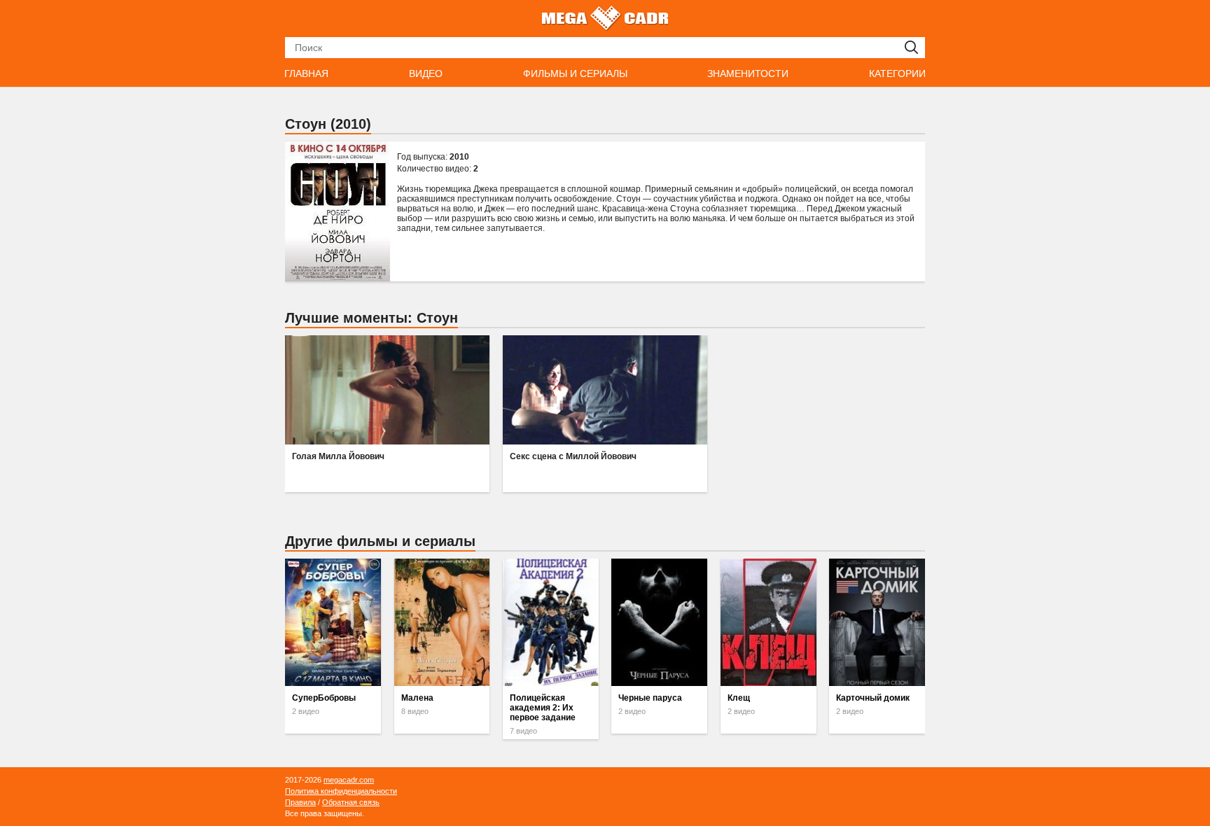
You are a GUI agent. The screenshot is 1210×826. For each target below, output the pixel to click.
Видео (426, 73)
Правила (300, 802)
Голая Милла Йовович (338, 456)
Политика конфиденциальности (341, 791)
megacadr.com (349, 780)
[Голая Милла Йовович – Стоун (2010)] (387, 389)
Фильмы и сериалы (575, 73)
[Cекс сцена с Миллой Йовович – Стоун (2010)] (605, 389)
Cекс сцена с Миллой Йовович (573, 456)
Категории (897, 73)
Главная (306, 73)
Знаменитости (747, 73)
